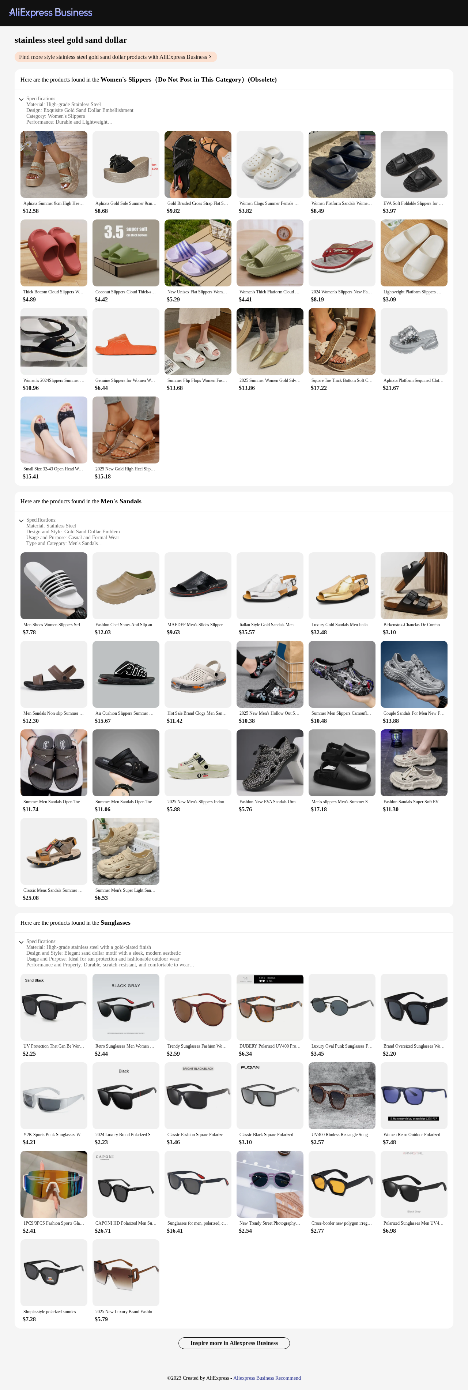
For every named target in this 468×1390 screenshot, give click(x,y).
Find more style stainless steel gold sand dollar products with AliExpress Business (113, 57)
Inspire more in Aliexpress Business (234, 1343)
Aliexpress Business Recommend (267, 1378)
